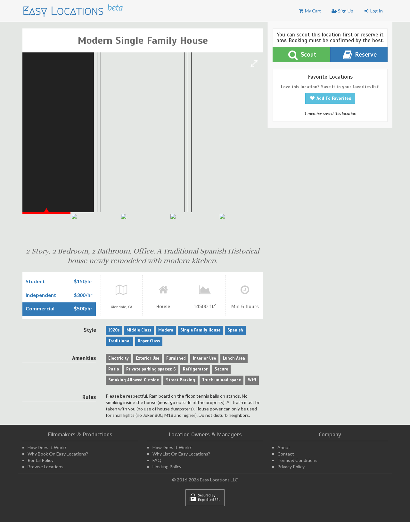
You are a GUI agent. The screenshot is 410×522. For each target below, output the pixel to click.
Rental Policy (40, 460)
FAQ (156, 460)
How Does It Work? (47, 447)
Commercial (40, 308)
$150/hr (83, 281)
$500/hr (83, 308)
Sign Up (345, 10)
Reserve (365, 54)
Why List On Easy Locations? (181, 453)
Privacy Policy (291, 466)
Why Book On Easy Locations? (58, 453)
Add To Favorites (333, 98)
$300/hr (83, 295)
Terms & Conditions (297, 460)
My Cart (312, 10)
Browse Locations (45, 466)
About (283, 447)
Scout (308, 54)
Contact (285, 453)
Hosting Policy (166, 466)
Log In (376, 10)
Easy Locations (64, 10)
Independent (41, 295)
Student (35, 281)
